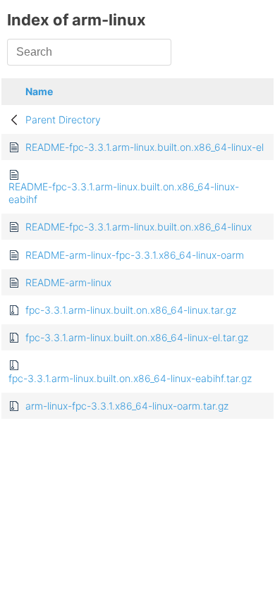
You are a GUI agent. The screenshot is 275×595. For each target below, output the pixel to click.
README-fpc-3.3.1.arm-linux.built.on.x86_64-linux (138, 227)
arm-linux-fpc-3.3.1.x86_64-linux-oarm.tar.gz (126, 406)
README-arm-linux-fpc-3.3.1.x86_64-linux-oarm (134, 255)
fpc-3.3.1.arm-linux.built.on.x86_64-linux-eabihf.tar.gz (130, 378)
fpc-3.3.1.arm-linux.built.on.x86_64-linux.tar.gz (130, 310)
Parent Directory (63, 119)
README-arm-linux (68, 282)
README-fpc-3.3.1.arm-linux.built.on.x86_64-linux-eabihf (123, 192)
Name (39, 91)
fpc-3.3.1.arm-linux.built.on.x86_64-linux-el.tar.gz (136, 337)
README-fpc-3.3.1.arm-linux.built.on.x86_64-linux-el (144, 147)
